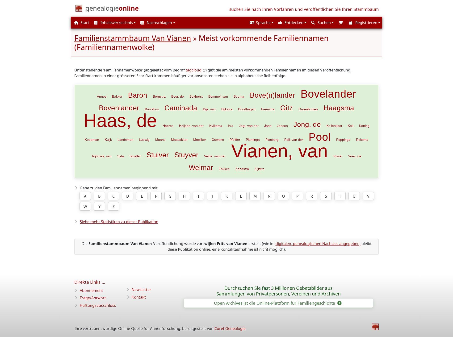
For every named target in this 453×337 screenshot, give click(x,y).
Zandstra (242, 169)
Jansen (282, 126)
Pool (320, 137)
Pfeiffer (235, 139)
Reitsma (362, 139)
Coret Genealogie (230, 328)
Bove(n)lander (272, 95)
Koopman (92, 139)
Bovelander (328, 94)
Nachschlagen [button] (159, 22)
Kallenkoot (334, 126)
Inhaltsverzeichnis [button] (116, 22)
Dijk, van (209, 109)
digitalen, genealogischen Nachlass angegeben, (318, 243)
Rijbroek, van (102, 156)
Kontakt (139, 297)
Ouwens (218, 139)
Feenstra (268, 109)
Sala (120, 156)
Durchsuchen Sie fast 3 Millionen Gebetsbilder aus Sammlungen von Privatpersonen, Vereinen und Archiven (278, 291)
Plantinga (253, 139)
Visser (338, 156)
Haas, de (120, 120)
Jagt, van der (249, 126)
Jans (267, 126)
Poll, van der (293, 139)
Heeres (168, 126)
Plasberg (272, 139)
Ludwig (144, 139)
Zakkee (224, 169)
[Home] (375, 327)
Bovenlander (119, 108)
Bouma (239, 96)
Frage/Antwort (93, 297)
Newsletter (141, 289)
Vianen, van (279, 151)
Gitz (286, 108)
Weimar (201, 167)
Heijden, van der (191, 126)
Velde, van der (215, 156)
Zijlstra (259, 169)
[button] (261, 22)
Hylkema (215, 126)
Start (84, 22)
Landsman (125, 139)
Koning (364, 126)
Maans (160, 139)
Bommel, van (218, 96)
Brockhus (152, 109)
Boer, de (177, 96)
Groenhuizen (308, 109)
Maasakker (179, 139)
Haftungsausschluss (98, 305)
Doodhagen (247, 109)
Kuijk (108, 139)
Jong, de (307, 124)
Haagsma (338, 108)
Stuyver (186, 155)
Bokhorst (196, 96)
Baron (137, 95)
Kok (350, 126)
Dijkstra (226, 109)
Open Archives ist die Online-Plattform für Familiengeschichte (275, 303)
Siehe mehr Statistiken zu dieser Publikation (119, 221)
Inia (230, 126)
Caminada (180, 108)
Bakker (117, 96)
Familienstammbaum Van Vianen (132, 38)
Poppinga (343, 139)
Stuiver (158, 155)
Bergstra (159, 96)
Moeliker (199, 139)
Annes (101, 96)
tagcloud (193, 70)
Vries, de (354, 156)
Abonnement (91, 290)
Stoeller (135, 156)
